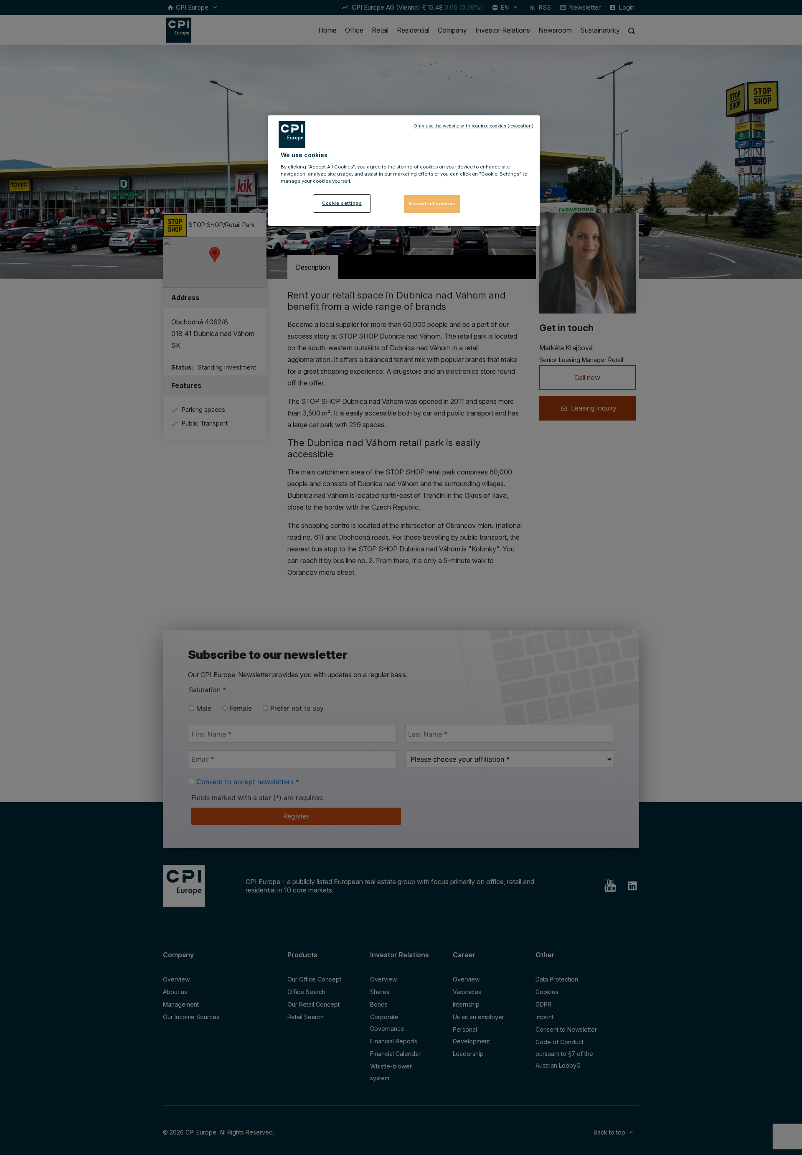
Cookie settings (342, 203)
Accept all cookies (432, 204)
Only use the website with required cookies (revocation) (473, 126)
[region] (404, 170)
